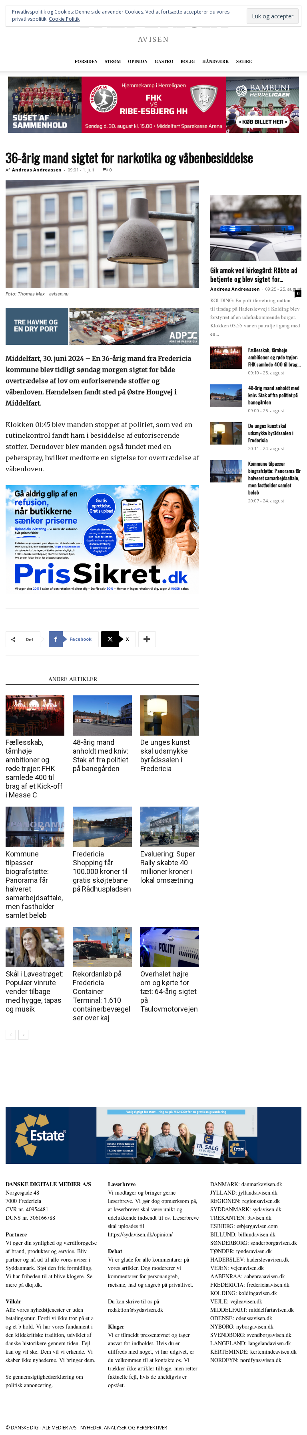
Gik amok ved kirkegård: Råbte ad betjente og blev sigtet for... (253, 274)
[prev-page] (11, 1035)
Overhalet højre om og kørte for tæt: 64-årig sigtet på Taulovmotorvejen (169, 991)
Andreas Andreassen (37, 170)
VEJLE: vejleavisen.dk (236, 1301)
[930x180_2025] (102, 326)
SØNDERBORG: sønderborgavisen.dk (253, 1242)
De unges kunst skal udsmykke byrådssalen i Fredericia (165, 755)
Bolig (188, 61)
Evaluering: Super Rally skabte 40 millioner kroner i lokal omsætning (167, 867)
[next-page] (23, 1035)
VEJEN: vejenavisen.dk (237, 1268)
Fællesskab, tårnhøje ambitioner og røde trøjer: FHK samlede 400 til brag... (274, 357)
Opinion (138, 61)
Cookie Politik (64, 19)
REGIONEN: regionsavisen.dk (245, 1201)
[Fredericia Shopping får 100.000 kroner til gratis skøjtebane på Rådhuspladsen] (102, 827)
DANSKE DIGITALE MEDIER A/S (48, 1184)
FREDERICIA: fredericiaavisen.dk (249, 1284)
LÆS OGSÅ (24, 679)
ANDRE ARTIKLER (72, 679)
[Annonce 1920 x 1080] (102, 539)
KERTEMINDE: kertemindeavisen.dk (253, 1351)
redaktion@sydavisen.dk (135, 1309)
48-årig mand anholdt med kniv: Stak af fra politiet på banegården (100, 755)
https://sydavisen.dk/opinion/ (140, 1234)
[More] (147, 639)
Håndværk (215, 61)
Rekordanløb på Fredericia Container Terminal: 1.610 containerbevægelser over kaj (101, 996)
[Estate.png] (153, 1135)
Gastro (164, 61)
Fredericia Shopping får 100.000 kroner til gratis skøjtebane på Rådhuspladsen (102, 871)
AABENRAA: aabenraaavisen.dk (247, 1276)
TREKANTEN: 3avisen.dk (240, 1217)
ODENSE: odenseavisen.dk (241, 1318)
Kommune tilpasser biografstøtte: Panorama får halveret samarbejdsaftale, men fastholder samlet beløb (274, 478)
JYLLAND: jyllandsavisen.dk (243, 1192)
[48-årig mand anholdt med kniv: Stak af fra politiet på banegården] (102, 715)
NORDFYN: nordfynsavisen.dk (245, 1360)
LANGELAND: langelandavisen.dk (250, 1343)
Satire (244, 61)
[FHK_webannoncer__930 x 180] (153, 105)
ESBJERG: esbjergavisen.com (244, 1226)
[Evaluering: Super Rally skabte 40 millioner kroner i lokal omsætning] (169, 827)
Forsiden (86, 61)
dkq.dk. (33, 1284)
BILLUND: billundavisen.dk (242, 1234)
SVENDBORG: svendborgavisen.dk (250, 1335)
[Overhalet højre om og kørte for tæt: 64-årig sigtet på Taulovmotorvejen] (169, 947)
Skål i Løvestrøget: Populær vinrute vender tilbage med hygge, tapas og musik (35, 991)
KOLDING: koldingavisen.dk (243, 1293)
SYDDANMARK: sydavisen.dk (245, 1209)
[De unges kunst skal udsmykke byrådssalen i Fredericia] (169, 715)
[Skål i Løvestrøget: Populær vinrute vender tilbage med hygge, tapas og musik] (35, 947)
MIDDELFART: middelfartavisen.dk (252, 1309)
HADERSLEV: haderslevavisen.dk (249, 1259)
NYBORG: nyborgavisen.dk (241, 1326)
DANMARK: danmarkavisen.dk (246, 1184)
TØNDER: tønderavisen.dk (241, 1251)
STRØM (113, 61)
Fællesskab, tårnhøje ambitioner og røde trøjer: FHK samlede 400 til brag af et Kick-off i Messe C (34, 768)
